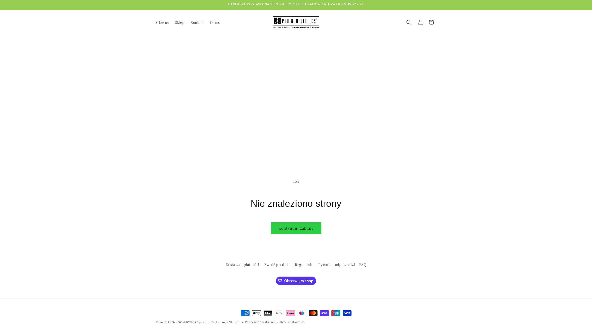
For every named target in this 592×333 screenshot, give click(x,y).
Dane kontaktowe (292, 322)
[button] (408, 22)
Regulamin (304, 264)
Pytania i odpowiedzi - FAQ (342, 264)
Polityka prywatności (260, 322)
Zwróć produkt (277, 264)
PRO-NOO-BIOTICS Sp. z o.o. (189, 322)
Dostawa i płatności (243, 264)
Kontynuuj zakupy (296, 228)
